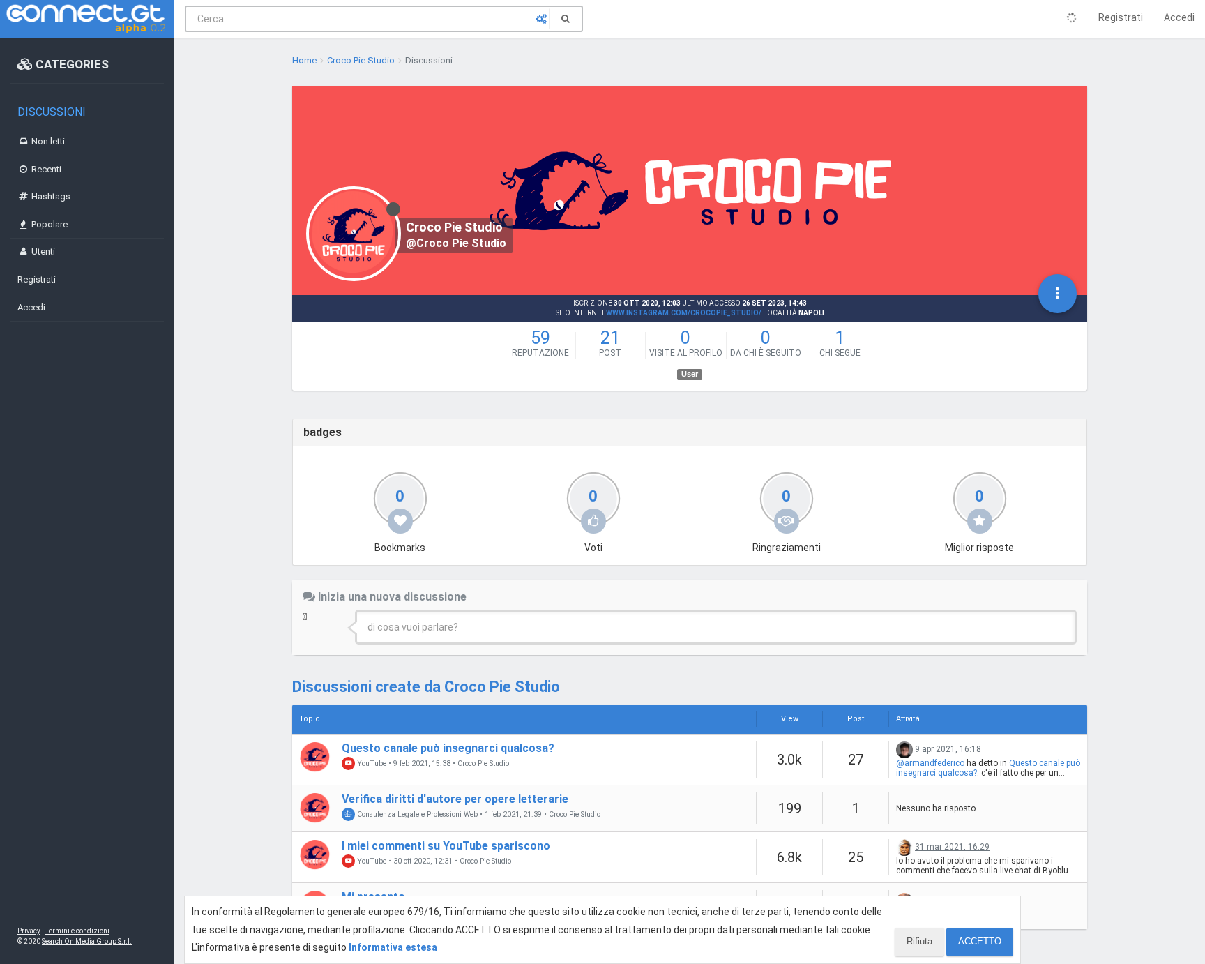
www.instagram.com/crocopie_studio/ (683, 313)
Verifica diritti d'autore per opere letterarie (455, 799)
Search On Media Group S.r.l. (87, 941)
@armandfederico (930, 763)
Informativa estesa (393, 947)
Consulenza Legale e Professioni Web (416, 814)
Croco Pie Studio (483, 763)
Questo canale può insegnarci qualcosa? (448, 748)
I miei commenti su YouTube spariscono (446, 845)
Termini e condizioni (77, 931)
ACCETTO (979, 941)
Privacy (28, 931)
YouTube (370, 763)
